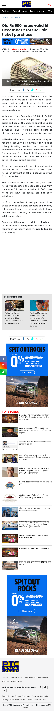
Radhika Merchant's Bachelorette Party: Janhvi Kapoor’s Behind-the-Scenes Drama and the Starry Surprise (39, 319)
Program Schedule (40, 696)
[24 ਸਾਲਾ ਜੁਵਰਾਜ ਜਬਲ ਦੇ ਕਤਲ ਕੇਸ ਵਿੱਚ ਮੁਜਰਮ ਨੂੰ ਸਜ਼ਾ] (10, 485)
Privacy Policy (8, 699)
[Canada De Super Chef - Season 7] (10, 552)
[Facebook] (40, 687)
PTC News (15, 17)
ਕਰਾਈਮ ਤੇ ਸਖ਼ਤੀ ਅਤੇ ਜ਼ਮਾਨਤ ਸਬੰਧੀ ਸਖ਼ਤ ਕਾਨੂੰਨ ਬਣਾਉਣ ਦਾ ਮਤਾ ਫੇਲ (35, 443)
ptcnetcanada (19, 49)
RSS (44, 699)
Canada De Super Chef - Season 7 (34, 548)
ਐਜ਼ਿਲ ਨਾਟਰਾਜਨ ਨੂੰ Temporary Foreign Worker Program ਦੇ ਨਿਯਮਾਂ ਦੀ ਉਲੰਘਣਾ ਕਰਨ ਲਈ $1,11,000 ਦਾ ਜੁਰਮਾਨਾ (35, 470)
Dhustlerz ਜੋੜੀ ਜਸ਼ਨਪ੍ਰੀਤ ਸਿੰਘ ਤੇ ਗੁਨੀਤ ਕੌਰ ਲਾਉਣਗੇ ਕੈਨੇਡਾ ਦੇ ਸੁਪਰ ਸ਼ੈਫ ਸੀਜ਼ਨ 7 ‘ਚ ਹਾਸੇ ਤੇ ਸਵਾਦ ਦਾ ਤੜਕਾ (34, 417)
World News (42, 677)
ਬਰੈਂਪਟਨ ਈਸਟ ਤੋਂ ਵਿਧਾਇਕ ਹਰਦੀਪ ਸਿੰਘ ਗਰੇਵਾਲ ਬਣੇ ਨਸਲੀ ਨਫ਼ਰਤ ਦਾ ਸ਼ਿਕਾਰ (34, 509)
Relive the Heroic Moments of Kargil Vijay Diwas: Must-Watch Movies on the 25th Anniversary (14, 318)
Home (5, 17)
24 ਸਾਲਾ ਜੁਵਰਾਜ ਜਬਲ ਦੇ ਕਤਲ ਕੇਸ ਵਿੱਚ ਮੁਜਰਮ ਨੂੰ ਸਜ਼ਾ (35, 483)
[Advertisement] (27, 264)
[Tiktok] (45, 687)
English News (16, 681)
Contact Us (20, 699)
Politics (6, 11)
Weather (5, 681)
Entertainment (37, 11)
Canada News (19, 11)
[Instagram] (4, 690)
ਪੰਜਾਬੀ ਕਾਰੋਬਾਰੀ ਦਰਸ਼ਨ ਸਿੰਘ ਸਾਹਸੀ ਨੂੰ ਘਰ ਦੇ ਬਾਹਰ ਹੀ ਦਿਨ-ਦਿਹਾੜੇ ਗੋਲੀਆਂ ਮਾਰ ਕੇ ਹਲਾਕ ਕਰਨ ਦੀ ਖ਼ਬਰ (35, 430)
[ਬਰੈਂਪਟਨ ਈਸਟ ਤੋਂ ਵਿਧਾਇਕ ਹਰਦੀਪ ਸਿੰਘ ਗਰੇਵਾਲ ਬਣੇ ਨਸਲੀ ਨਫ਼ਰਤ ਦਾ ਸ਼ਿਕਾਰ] (10, 512)
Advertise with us (33, 699)
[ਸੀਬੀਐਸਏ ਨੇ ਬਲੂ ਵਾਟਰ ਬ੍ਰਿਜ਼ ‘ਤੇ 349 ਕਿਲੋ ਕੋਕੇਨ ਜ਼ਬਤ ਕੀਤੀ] (10, 565)
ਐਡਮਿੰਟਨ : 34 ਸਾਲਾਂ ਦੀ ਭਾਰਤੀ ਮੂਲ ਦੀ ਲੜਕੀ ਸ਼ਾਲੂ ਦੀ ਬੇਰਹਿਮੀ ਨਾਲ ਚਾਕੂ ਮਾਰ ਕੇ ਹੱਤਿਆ (35, 496)
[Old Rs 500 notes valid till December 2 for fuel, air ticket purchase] (27, 71)
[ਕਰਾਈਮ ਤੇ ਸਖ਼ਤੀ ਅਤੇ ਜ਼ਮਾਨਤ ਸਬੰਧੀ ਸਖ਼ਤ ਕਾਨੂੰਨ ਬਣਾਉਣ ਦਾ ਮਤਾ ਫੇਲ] (10, 445)
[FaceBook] (24, 90)
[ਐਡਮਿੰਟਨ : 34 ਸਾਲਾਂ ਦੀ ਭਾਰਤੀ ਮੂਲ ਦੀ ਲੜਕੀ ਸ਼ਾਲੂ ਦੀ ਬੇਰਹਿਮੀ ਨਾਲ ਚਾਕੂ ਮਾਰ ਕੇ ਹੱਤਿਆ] (10, 498)
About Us (6, 696)
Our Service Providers (20, 696)
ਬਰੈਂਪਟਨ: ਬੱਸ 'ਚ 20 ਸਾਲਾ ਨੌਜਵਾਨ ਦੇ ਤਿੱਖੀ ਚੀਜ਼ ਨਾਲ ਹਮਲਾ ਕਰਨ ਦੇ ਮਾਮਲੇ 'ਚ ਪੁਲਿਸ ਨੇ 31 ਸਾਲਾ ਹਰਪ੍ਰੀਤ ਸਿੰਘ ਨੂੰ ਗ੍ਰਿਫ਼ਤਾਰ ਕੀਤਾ (34, 524)
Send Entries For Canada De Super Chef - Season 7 (33, 536)
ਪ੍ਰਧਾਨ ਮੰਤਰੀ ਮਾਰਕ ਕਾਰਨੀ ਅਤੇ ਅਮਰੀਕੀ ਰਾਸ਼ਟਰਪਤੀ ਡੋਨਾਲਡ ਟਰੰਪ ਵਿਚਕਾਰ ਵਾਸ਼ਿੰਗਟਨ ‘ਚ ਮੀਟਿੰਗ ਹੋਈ (34, 457)
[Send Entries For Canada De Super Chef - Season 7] (10, 538)
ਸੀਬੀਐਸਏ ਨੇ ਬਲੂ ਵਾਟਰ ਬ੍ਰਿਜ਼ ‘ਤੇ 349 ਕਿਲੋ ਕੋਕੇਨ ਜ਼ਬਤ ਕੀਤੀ (35, 563)
